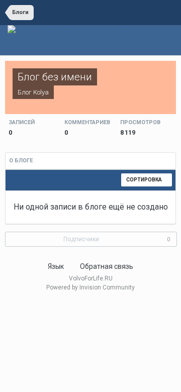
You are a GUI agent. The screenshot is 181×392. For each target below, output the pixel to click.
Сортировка (144, 179)
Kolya (41, 92)
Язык (56, 266)
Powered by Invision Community (90, 287)
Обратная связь (106, 266)
